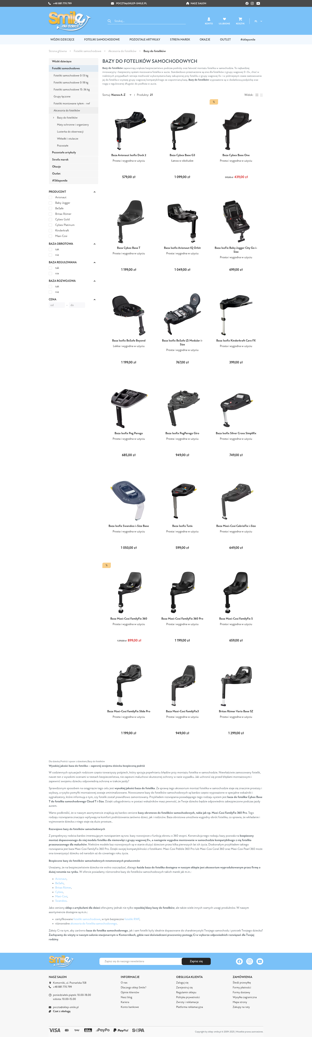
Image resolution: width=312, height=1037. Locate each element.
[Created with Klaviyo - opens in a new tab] (156, 562)
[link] (156, 516)
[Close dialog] (185, 483)
